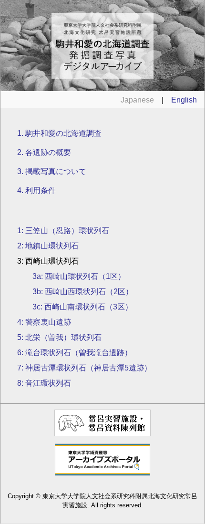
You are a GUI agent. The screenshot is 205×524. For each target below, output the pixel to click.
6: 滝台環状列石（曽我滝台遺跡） (74, 353)
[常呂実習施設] (102, 434)
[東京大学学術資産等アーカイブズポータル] (103, 473)
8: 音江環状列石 (44, 383)
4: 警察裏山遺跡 (44, 322)
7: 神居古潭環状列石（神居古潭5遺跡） (84, 368)
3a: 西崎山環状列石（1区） (78, 276)
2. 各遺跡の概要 (44, 152)
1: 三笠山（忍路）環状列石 (63, 230)
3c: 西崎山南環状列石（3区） (82, 307)
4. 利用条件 (36, 190)
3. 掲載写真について (51, 171)
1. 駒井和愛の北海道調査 (59, 133)
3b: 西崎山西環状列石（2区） (82, 292)
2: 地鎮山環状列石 (48, 246)
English (184, 100)
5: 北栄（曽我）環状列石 (59, 337)
